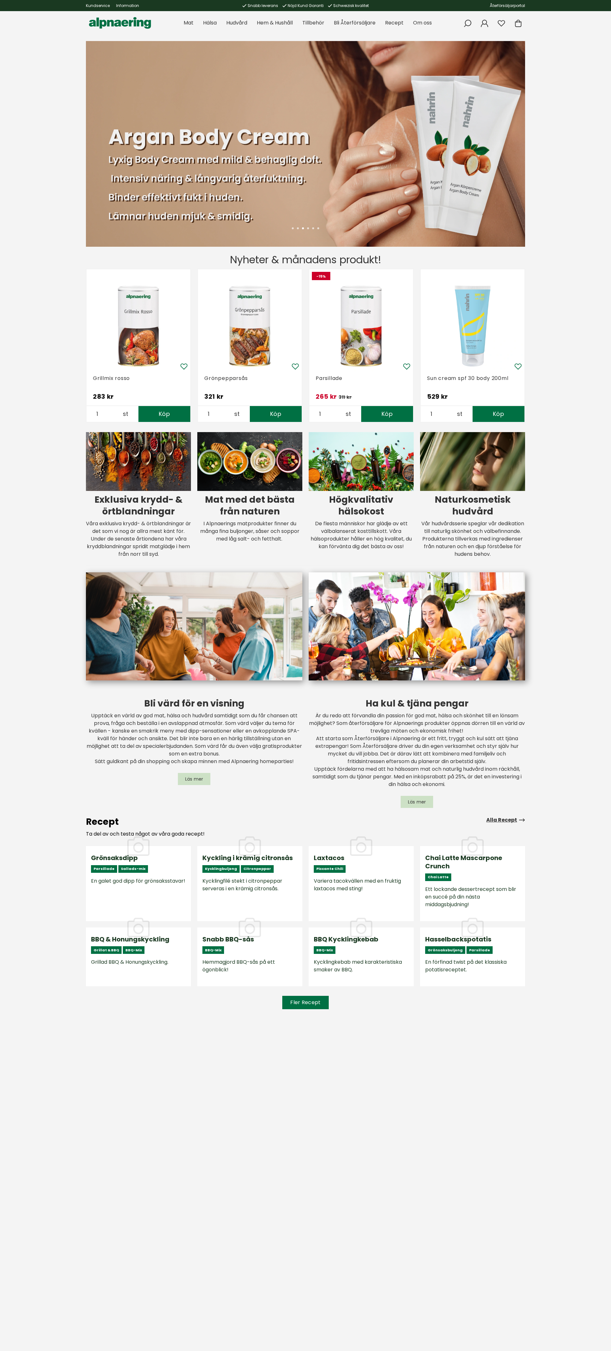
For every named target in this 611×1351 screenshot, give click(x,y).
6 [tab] (318, 228)
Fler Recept (305, 1002)
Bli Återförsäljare (355, 22)
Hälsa (210, 22)
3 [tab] (303, 228)
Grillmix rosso (111, 378)
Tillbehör (313, 22)
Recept (394, 22)
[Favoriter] (501, 23)
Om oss (422, 22)
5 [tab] (313, 228)
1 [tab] (292, 228)
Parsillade (329, 378)
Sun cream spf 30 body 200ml (468, 378)
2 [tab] (297, 228)
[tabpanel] (305, 144)
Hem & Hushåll (275, 22)
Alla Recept (501, 820)
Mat (188, 22)
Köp (164, 414)
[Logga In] (484, 23)
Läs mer (194, 779)
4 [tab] (308, 228)
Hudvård (236, 22)
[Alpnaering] (120, 23)
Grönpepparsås (226, 378)
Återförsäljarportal (507, 5)
